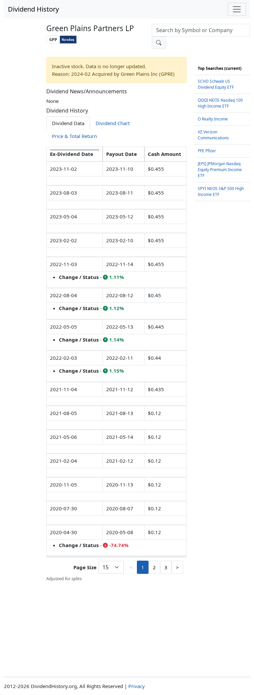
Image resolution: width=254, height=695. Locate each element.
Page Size (85, 567)
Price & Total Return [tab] (74, 136)
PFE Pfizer (207, 151)
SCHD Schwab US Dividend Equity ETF (216, 84)
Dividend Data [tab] (68, 123)
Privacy (136, 686)
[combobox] (201, 30)
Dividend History (33, 9)
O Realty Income (213, 119)
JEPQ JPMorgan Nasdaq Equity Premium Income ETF (220, 169)
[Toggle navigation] (237, 9)
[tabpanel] (116, 364)
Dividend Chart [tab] (113, 123)
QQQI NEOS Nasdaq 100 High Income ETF (220, 103)
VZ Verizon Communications (213, 135)
